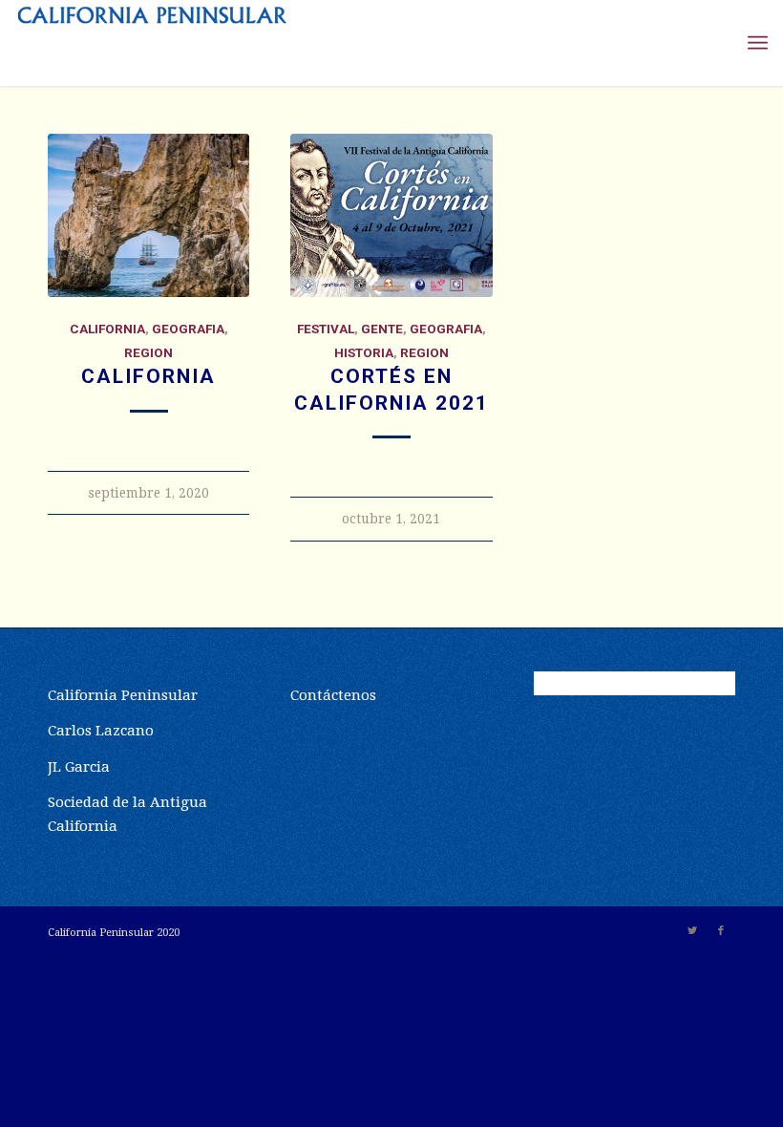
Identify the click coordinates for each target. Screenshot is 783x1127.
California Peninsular (123, 695)
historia (363, 352)
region (148, 352)
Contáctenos (333, 695)
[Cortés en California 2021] (391, 215)
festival (325, 328)
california (107, 328)
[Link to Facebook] (721, 931)
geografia (188, 328)
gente (382, 328)
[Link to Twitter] (692, 931)
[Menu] (758, 43)
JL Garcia (79, 767)
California (148, 376)
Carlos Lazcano (101, 730)
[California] (148, 215)
